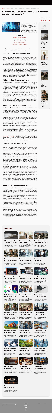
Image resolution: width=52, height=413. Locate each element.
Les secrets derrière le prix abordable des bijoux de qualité (44, 104)
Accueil (3, 8)
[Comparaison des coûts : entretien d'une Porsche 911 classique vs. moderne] (11, 380)
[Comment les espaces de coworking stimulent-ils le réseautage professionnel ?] (26, 288)
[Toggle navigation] (3, 2)
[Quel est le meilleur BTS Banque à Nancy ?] (11, 342)
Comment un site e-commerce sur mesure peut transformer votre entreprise (41, 315)
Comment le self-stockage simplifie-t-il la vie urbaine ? (11, 278)
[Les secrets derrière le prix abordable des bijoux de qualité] (44, 95)
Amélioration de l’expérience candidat (19, 40)
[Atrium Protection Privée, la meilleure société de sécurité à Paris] (41, 288)
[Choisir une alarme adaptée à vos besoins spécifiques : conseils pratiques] (26, 270)
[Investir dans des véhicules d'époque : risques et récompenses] (41, 270)
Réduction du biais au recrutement (19, 39)
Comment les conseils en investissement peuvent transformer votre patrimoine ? (10, 315)
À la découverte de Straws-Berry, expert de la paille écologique (44, 44)
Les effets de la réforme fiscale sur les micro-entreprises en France (26, 369)
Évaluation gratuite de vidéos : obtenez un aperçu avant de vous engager (11, 297)
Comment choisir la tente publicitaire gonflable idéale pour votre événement (10, 333)
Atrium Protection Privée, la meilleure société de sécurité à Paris (40, 297)
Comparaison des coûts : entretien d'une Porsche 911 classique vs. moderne (11, 388)
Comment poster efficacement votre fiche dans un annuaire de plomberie (26, 333)
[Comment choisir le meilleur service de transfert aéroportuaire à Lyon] (41, 324)
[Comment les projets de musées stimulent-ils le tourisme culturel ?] (26, 306)
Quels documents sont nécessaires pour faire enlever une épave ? (43, 84)
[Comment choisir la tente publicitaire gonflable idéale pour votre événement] (11, 324)
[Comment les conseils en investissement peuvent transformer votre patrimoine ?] (11, 306)
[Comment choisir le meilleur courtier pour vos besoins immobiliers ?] (26, 253)
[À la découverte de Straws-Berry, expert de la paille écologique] (44, 35)
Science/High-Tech (26, 409)
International (26, 405)
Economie (8, 8)
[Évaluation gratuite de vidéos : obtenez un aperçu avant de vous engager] (11, 288)
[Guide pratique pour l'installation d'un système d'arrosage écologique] (26, 342)
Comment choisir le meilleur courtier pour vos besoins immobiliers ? (26, 261)
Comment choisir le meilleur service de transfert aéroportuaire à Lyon (40, 333)
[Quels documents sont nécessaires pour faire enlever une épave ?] (44, 74)
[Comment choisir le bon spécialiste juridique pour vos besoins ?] (41, 253)
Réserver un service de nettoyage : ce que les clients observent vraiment (44, 64)
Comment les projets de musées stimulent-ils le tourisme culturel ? (25, 315)
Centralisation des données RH (19, 42)
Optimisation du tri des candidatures (19, 37)
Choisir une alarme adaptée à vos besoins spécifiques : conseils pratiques (25, 279)
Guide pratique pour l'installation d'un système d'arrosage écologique (25, 351)
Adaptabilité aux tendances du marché (19, 44)
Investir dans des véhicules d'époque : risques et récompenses (40, 279)
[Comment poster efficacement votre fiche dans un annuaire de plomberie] (26, 324)
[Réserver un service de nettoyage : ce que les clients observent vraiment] (44, 54)
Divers (26, 410)
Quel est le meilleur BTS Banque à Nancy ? (10, 349)
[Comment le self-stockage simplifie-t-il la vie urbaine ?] (11, 270)
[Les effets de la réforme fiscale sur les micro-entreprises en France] (26, 360)
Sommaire (20, 35)
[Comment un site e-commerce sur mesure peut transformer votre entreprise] (41, 306)
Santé (26, 407)
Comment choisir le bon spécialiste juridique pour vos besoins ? (40, 261)
